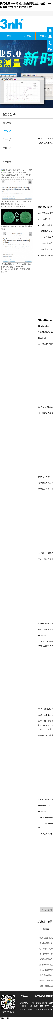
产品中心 (26, 36)
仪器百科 (7, 131)
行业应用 (7, 139)
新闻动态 (7, 122)
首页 (9, 36)
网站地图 (4, 1018)
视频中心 (7, 148)
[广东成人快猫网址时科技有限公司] (12, 23)
